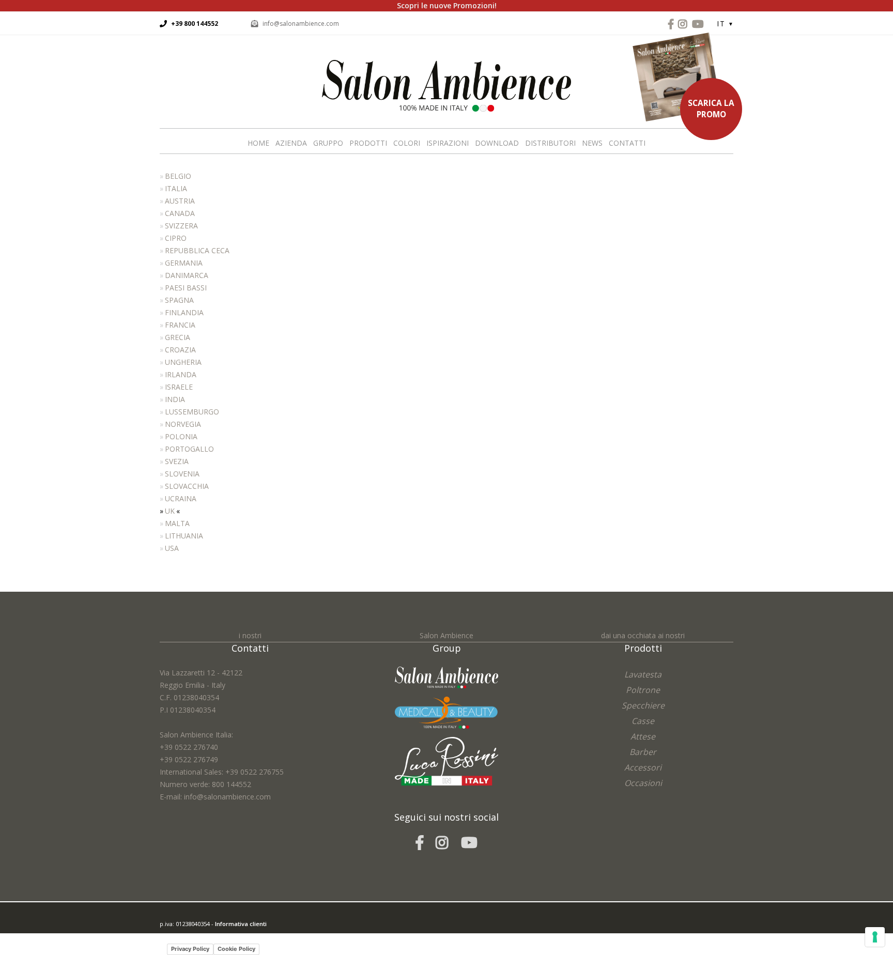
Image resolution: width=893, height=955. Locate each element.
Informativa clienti (241, 924)
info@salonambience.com (301, 23)
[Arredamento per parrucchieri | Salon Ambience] (446, 85)
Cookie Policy (236, 948)
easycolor (231, 936)
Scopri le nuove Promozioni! (447, 5)
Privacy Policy (190, 948)
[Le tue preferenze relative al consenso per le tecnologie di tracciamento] (875, 937)
